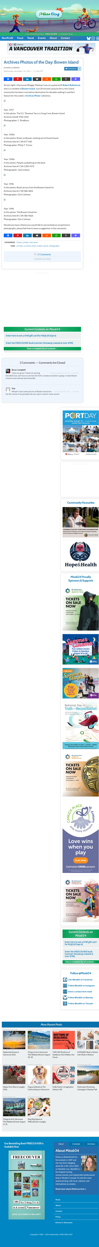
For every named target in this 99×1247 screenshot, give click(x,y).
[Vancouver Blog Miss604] (49, 13)
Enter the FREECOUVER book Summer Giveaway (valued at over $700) (39, 342)
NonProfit (7, 38)
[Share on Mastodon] (75, 79)
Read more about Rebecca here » (71, 1189)
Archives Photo (32, 95)
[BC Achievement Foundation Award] (81, 608)
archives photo (30, 246)
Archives (91, 1144)
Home (58, 1200)
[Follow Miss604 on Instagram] (93, 39)
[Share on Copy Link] (66, 79)
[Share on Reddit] (46, 79)
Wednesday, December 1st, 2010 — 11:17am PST (23, 71)
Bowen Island (28, 88)
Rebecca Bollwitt (12, 67)
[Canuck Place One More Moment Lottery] (81, 836)
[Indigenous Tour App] (81, 522)
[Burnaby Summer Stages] (81, 683)
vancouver (34, 242)
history (19, 242)
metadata (43, 240)
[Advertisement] (42, 297)
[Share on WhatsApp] (56, 79)
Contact (65, 38)
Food (20, 38)
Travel (30, 38)
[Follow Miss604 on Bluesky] (89, 39)
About (53, 38)
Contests (76, 1144)
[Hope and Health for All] (81, 555)
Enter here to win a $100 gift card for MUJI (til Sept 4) (31, 335)
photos (26, 242)
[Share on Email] (37, 79)
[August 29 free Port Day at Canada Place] (81, 433)
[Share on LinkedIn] (27, 79)
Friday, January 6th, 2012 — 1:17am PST (66, 391)
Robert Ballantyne (71, 85)
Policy (58, 1217)
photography (54, 246)
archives (20, 246)
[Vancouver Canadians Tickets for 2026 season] (51, 48)
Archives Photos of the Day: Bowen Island (41, 62)
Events (42, 38)
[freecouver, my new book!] (26, 1219)
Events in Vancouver (64, 1223)
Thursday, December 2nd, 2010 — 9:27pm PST (64, 373)
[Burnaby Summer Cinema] (81, 649)
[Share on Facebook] (8, 79)
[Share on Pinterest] (17, 79)
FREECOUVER (51, 34)
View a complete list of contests (41, 349)
